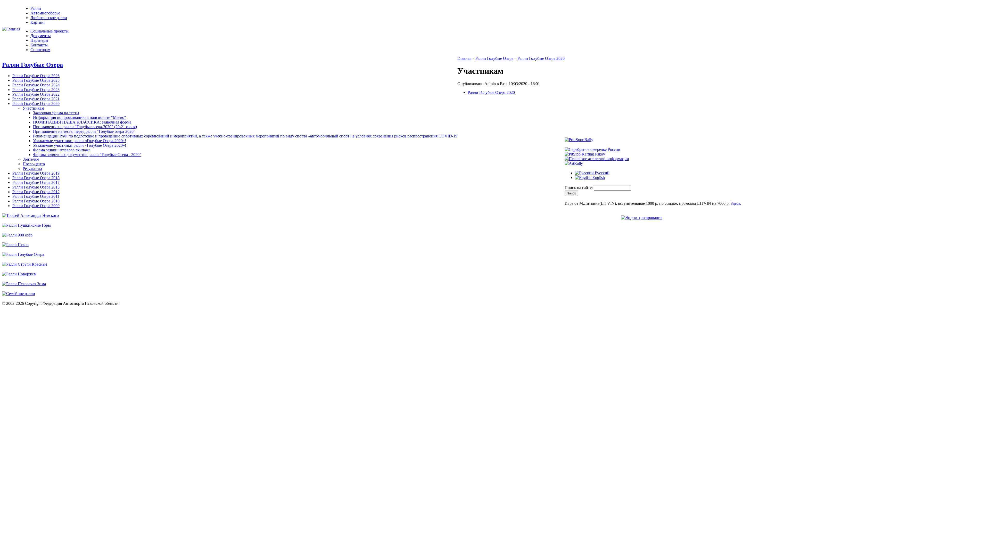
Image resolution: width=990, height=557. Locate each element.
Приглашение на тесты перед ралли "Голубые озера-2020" (84, 131)
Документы (40, 36)
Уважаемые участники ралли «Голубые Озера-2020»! (79, 140)
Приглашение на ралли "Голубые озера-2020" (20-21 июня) (85, 127)
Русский (601, 173)
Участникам (33, 108)
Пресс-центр (34, 164)
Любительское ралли (48, 17)
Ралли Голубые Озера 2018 (36, 178)
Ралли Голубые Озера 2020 (36, 103)
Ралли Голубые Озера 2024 (36, 85)
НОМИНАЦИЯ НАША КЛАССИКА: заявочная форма (82, 122)
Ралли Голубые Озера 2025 (36, 80)
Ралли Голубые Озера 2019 (36, 173)
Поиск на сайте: (579, 187)
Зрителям (31, 159)
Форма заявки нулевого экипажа (61, 150)
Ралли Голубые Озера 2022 (36, 94)
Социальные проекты (49, 31)
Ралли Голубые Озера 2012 (36, 192)
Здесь (735, 203)
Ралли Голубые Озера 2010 (36, 201)
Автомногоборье (45, 13)
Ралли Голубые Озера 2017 (36, 182)
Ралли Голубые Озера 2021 (36, 99)
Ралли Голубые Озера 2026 (36, 75)
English (598, 177)
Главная (464, 58)
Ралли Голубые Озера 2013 (36, 187)
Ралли (35, 8)
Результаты (32, 168)
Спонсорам (40, 49)
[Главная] (11, 29)
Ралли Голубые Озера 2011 (35, 196)
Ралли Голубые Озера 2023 (36, 89)
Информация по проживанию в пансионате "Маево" (79, 117)
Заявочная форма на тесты (56, 113)
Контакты (39, 45)
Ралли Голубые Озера (32, 64)
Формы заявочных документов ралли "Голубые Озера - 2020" (87, 154)
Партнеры (39, 40)
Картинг (37, 22)
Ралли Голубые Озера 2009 (36, 205)
